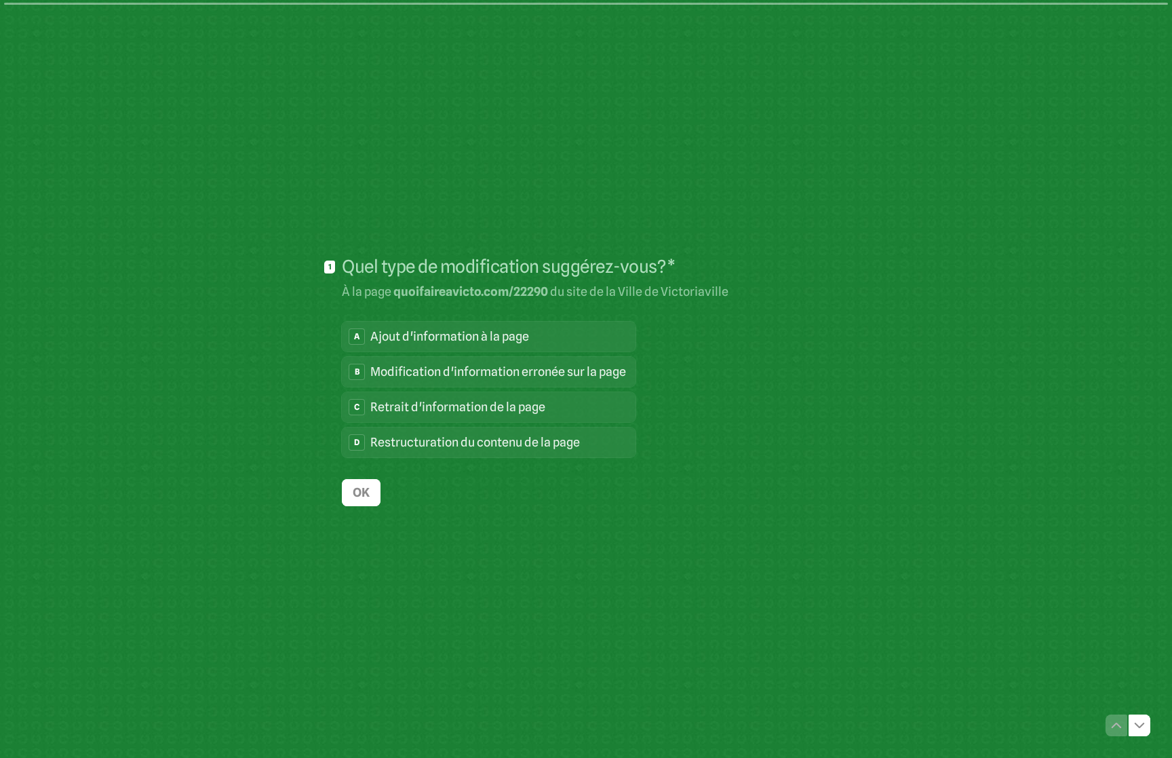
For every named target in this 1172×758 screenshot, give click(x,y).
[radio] (489, 337)
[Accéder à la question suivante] (1139, 725)
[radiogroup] (489, 389)
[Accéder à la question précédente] (1116, 725)
